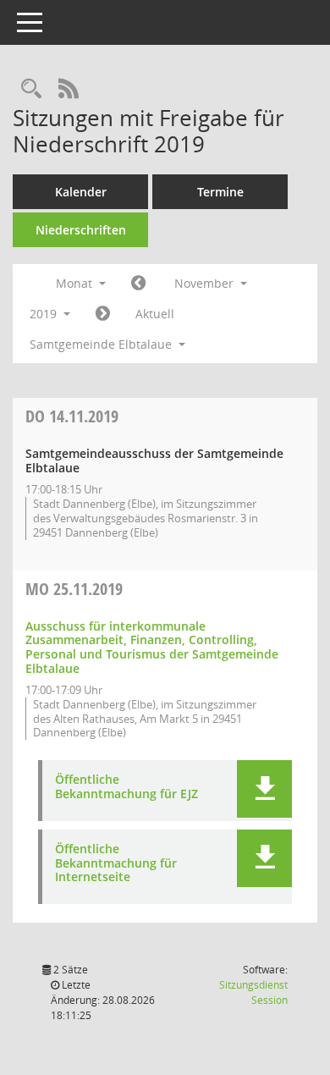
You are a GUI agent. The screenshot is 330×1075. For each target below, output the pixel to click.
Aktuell (154, 314)
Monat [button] (76, 283)
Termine (220, 192)
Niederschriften (81, 230)
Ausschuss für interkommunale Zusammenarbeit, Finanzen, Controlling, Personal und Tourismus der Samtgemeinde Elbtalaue (151, 647)
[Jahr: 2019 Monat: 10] (138, 283)
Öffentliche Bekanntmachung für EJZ (126, 787)
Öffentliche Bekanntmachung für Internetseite (116, 863)
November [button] (205, 283)
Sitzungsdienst (253, 992)
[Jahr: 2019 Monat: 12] (103, 314)
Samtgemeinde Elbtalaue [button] (102, 344)
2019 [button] (45, 314)
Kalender (81, 192)
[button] (264, 789)
